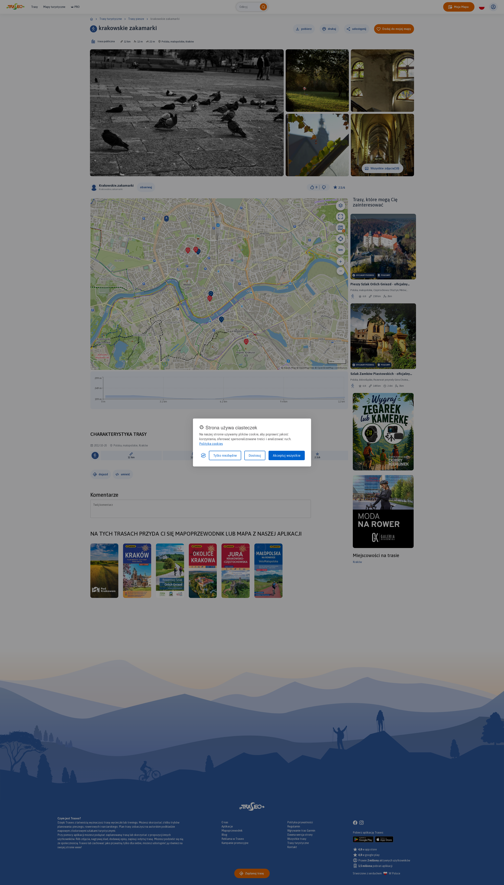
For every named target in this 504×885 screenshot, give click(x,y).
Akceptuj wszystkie (286, 455)
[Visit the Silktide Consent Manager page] (203, 455)
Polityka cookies (211, 443)
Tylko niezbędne (225, 455)
